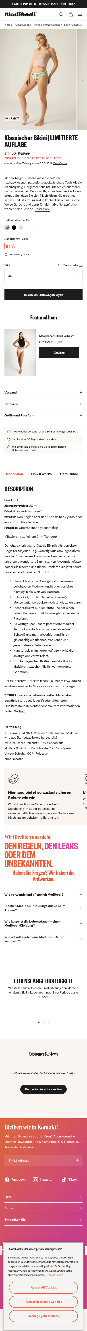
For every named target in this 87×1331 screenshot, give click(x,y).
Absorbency (12, 238)
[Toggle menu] (80, 14)
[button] (43, 1087)
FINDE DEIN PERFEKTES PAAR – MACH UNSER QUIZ (43, 4)
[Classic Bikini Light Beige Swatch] (21, 227)
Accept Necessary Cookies (44, 1301)
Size (7, 265)
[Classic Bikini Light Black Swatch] (14, 227)
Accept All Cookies (44, 1287)
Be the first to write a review (43, 1089)
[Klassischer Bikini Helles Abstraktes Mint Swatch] (6, 227)
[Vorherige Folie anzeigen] (5, 79)
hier (22, 711)
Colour (8, 220)
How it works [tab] (41, 474)
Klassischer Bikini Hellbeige (56, 335)
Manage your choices (44, 1316)
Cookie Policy (55, 1274)
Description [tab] (13, 474)
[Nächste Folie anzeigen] (82, 79)
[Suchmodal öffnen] (61, 14)
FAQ (67, 681)
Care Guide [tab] (69, 474)
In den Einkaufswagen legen (43, 295)
